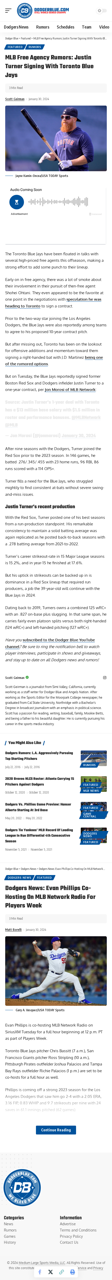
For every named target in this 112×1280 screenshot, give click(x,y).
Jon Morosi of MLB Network (70, 389)
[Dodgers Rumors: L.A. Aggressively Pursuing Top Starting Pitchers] (94, 758)
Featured (15, 47)
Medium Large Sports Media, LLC (42, 1263)
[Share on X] (50, 1272)
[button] (9, 11)
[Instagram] (105, 678)
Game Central (89, 815)
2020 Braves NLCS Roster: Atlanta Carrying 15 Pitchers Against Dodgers (39, 781)
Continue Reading (56, 1130)
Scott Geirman (14, 99)
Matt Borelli (13, 930)
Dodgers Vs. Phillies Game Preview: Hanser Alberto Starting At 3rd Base (38, 807)
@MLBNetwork (86, 417)
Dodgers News (90, 835)
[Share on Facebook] (39, 1272)
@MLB (11, 425)
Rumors (35, 47)
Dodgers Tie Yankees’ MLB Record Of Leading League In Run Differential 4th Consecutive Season (39, 836)
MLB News (91, 790)
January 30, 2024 (79, 435)
